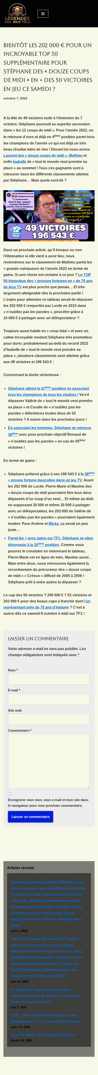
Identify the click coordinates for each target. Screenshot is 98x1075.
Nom (13, 670)
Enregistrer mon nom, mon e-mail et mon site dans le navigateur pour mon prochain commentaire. (48, 803)
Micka (54, 524)
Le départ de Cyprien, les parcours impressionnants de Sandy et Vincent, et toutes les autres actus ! (45, 996)
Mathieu (76, 155)
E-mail (14, 690)
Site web (15, 710)
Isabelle (19, 162)
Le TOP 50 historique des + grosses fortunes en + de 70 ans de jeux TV (48, 281)
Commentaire (20, 730)
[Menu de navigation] (43, 14)
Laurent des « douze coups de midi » (35, 155)
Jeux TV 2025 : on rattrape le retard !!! (43, 1035)
